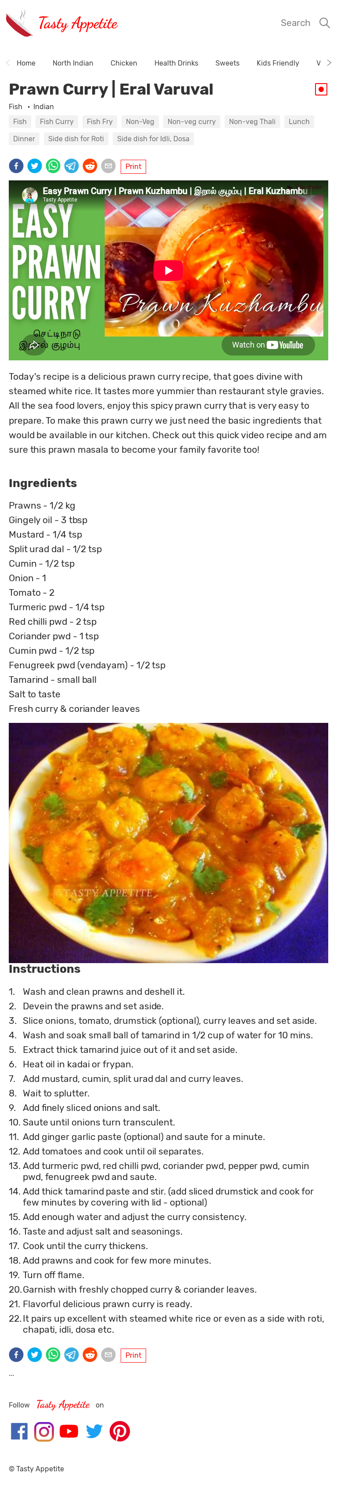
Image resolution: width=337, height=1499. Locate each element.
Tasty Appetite (77, 22)
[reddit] (91, 166)
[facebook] (18, 166)
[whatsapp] (55, 166)
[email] (110, 166)
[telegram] (73, 166)
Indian (43, 107)
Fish (16, 107)
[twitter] (36, 166)
